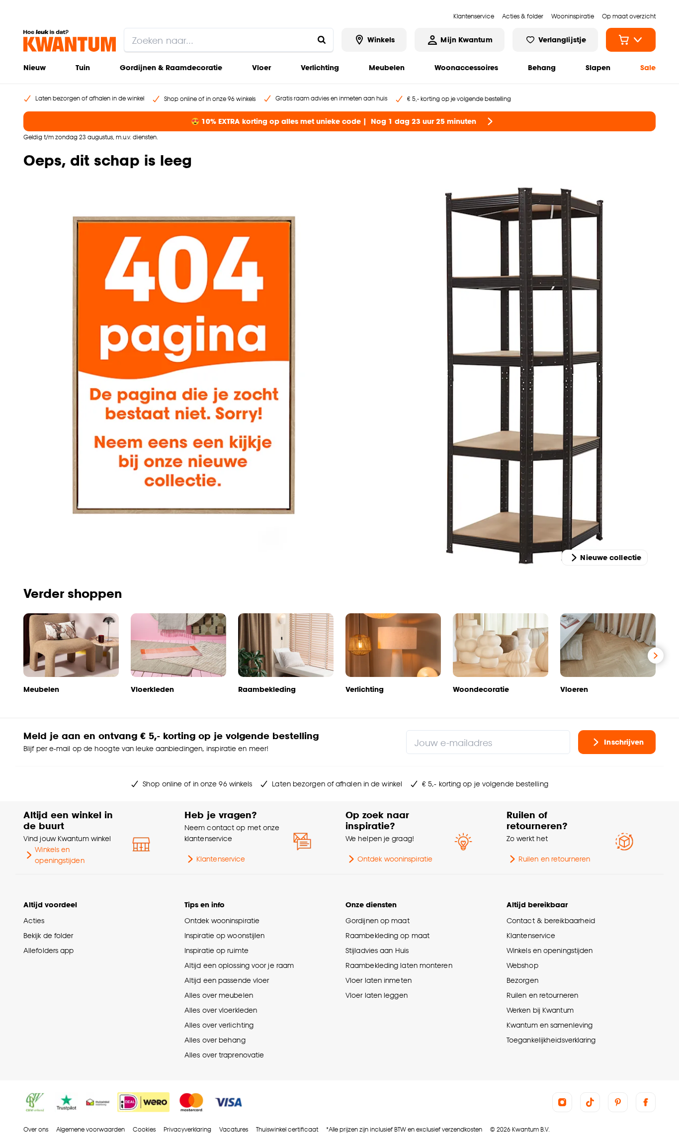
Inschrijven (624, 742)
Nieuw (34, 67)
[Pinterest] (618, 1102)
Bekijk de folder (48, 935)
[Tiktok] (590, 1102)
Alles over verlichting (219, 1025)
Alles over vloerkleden (220, 1010)
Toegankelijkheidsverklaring (551, 1040)
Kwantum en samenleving (550, 1025)
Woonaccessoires (466, 67)
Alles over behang (215, 1040)
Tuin (83, 67)
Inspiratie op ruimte (216, 950)
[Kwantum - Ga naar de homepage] (69, 41)
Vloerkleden (152, 689)
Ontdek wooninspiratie (394, 859)
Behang (542, 67)
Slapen (598, 67)
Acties (34, 920)
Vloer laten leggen (376, 995)
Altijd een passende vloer (226, 980)
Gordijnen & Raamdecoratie (171, 67)
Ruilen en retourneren (554, 859)
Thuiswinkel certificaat (287, 1129)
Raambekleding (267, 689)
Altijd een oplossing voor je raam (239, 965)
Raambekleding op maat (387, 935)
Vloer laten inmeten (378, 980)
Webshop (522, 965)
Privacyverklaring (187, 1129)
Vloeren (574, 689)
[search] (229, 40)
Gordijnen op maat (377, 920)
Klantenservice (220, 859)
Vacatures (233, 1129)
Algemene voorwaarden (90, 1129)
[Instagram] (562, 1102)
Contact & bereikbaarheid (551, 920)
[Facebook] (646, 1102)
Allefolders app (48, 950)
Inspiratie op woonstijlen (224, 935)
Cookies (144, 1129)
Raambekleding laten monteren (398, 965)
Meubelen (387, 67)
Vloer (261, 67)
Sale (648, 67)
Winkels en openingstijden (59, 854)
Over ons (35, 1129)
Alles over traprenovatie (224, 1054)
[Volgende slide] (656, 656)
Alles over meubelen (218, 995)
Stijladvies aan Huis (377, 950)
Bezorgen (522, 980)
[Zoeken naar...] (322, 40)
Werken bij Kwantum (540, 1010)
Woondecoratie (481, 689)
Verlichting (320, 67)
